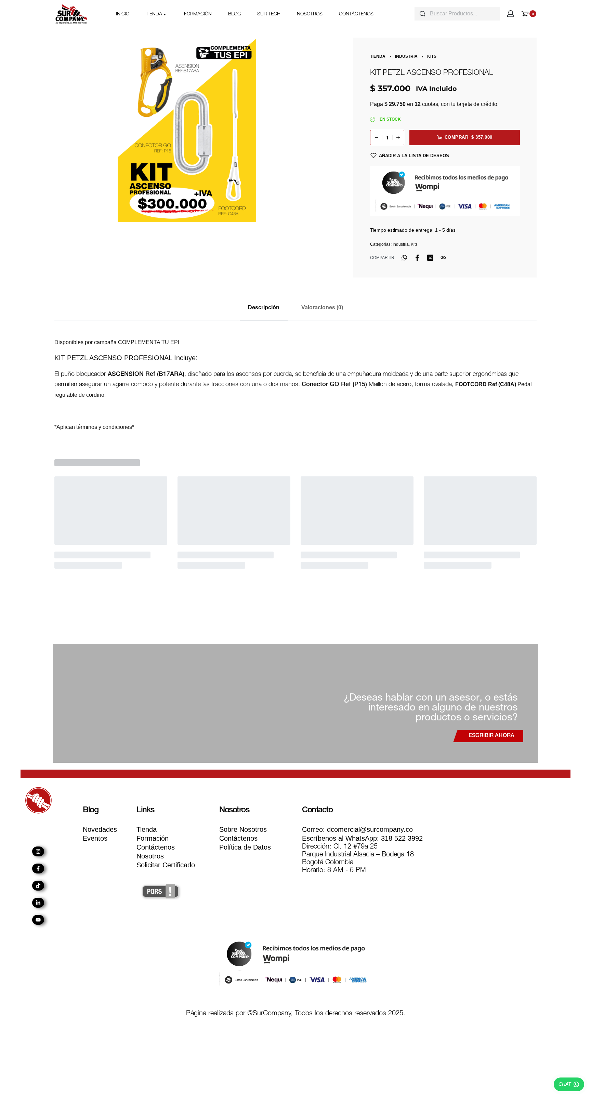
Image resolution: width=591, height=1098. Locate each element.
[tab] (263, 307)
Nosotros (150, 856)
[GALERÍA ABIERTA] (187, 130)
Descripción (263, 307)
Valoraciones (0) (322, 307)
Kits (431, 56)
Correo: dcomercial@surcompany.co (357, 829)
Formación (152, 838)
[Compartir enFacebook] (417, 258)
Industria (406, 56)
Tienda (377, 56)
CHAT (565, 1084)
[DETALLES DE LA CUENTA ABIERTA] (510, 13)
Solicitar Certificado (165, 865)
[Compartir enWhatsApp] (404, 258)
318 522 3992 (362, 838)
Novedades (100, 829)
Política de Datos (245, 847)
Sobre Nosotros (243, 829)
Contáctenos (155, 847)
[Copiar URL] (443, 258)
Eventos (95, 838)
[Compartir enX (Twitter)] (430, 258)
